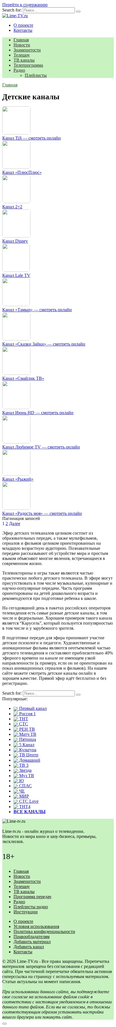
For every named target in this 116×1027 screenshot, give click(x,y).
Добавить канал (29, 946)
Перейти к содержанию (25, 4)
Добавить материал (32, 941)
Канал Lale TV (16, 275)
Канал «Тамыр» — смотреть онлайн (37, 309)
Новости (22, 44)
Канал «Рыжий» (18, 479)
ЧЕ (21, 791)
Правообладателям (32, 936)
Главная (21, 39)
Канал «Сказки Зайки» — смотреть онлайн (43, 344)
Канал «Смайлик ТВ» (23, 378)
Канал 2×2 (12, 206)
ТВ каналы (24, 60)
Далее (14, 523)
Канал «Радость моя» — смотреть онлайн (42, 513)
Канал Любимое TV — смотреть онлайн (41, 447)
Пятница (27, 739)
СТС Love (28, 801)
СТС (23, 723)
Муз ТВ (26, 775)
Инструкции (26, 911)
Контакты (23, 30)
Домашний (29, 760)
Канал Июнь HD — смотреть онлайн (37, 412)
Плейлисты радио (31, 906)
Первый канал (32, 708)
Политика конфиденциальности (44, 931)
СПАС (25, 785)
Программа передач (32, 896)
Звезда (25, 770)
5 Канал (26, 744)
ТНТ (23, 718)
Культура (27, 749)
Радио (19, 70)
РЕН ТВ (26, 729)
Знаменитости (27, 50)
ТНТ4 (24, 806)
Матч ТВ (27, 734)
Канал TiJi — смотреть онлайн (31, 138)
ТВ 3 (23, 765)
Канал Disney (15, 241)
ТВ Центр (28, 754)
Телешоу (22, 55)
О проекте (23, 25)
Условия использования (36, 926)
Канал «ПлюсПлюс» (22, 172)
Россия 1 (27, 713)
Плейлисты (36, 75)
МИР (23, 796)
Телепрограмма (28, 65)
